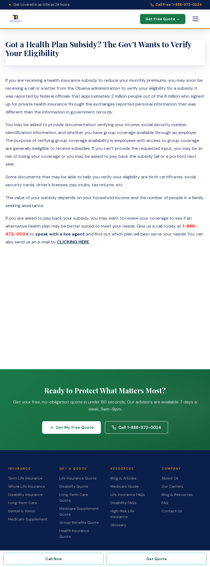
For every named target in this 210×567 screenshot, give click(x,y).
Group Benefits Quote (79, 522)
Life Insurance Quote (78, 478)
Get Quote (156, 558)
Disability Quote (73, 486)
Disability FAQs (123, 503)
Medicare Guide (124, 486)
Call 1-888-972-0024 (139, 427)
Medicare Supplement (28, 519)
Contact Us (172, 511)
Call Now (53, 558)
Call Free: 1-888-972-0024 (178, 4)
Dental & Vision (21, 511)
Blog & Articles (123, 478)
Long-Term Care (22, 503)
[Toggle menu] (195, 18)
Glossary (118, 525)
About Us (170, 478)
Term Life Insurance (25, 478)
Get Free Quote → (162, 19)
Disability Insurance (25, 494)
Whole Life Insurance (26, 486)
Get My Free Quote (75, 427)
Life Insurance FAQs (127, 494)
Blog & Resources (177, 494)
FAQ (165, 503)
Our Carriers (172, 486)
